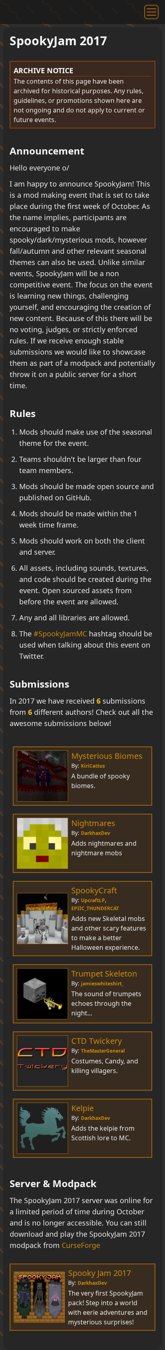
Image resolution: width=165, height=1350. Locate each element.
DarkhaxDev (95, 833)
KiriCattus (93, 765)
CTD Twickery (96, 1040)
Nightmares (93, 823)
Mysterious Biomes (107, 755)
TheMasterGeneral (103, 1050)
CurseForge (81, 1245)
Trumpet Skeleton (104, 973)
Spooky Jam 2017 (99, 1273)
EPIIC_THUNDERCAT (95, 908)
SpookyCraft (94, 890)
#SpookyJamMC (60, 633)
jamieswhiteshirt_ (102, 983)
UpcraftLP (93, 900)
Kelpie (82, 1108)
